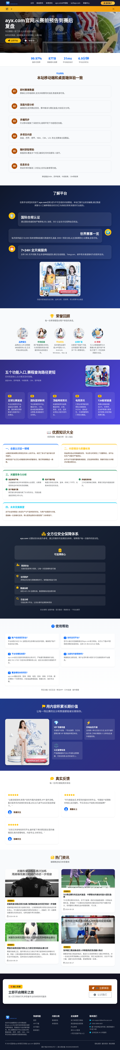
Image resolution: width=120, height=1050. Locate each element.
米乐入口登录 (75, 1030)
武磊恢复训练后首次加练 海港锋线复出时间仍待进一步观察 (31, 904)
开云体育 (74, 1027)
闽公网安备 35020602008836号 (68, 1047)
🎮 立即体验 (102, 988)
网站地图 (112, 1044)
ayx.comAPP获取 (61, 3)
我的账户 (108, 3)
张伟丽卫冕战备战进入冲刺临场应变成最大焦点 (83, 950)
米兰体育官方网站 (77, 1020)
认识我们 (102, 994)
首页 (34, 1020)
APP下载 (36, 1024)
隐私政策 (98, 1044)
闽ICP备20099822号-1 (48, 1047)
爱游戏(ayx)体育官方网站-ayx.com (22, 1044)
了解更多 (31, 40)
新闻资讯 (40, 3)
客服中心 (86, 3)
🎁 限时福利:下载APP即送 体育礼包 (45, 9)
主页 (32, 3)
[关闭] (113, 9)
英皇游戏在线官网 (77, 1024)
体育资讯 (49, 3)
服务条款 (105, 1044)
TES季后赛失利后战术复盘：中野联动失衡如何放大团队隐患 (87, 895)
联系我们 (36, 1030)
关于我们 (36, 1027)
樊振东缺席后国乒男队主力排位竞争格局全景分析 (27, 948)
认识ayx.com (75, 3)
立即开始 (14, 40)
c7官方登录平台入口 (77, 1033)
